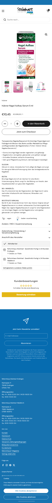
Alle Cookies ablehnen (26, 497)
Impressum (6, 436)
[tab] (14, 253)
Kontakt (5, 433)
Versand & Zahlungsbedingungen (14, 442)
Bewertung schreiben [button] (26, 294)
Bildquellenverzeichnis (10, 445)
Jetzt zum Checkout (26, 131)
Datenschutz (6, 439)
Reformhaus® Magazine (10, 451)
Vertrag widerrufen (9, 454)
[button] (5, 124)
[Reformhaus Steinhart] (25, 11)
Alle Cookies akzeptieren (26, 491)
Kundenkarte (6, 448)
